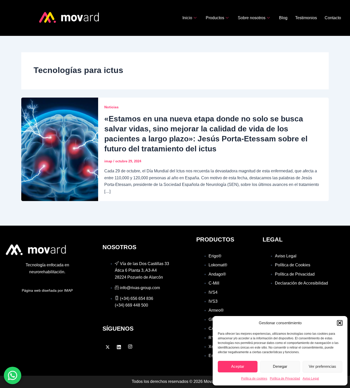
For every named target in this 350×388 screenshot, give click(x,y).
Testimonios (306, 18)
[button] (339, 323)
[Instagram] (130, 347)
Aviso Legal (311, 378)
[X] (107, 347)
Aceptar (237, 366)
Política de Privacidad (285, 378)
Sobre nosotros (251, 18)
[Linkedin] (119, 347)
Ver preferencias (322, 366)
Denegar (280, 366)
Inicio (187, 18)
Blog (283, 18)
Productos (215, 18)
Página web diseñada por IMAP (47, 290)
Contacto (333, 18)
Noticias (111, 107)
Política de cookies (254, 378)
